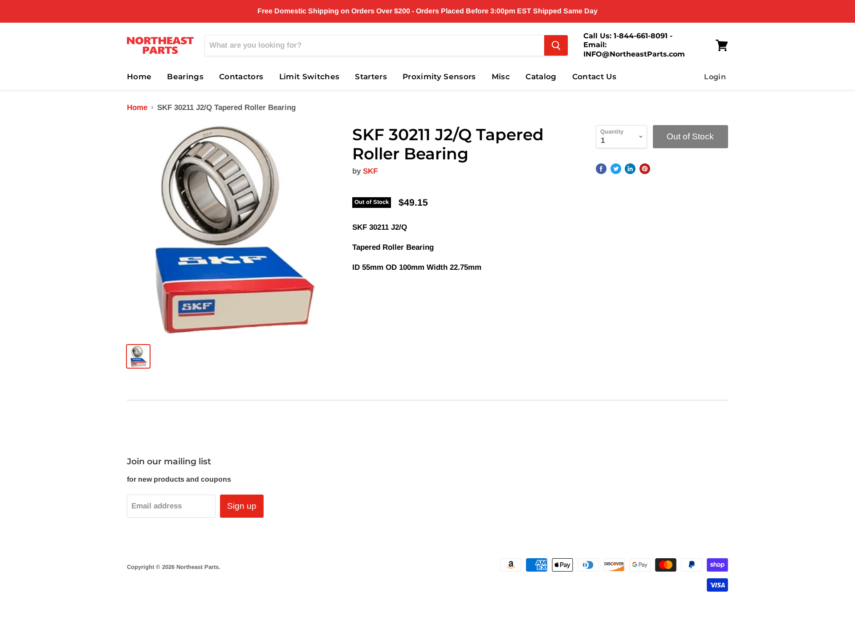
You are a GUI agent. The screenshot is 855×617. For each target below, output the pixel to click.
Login (715, 77)
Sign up (241, 506)
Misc (501, 76)
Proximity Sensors (439, 76)
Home (139, 76)
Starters (371, 76)
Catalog (540, 76)
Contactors (241, 76)
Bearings (185, 76)
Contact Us (594, 76)
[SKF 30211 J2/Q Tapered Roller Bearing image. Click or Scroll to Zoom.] (232, 230)
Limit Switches (309, 76)
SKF (370, 171)
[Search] (556, 45)
